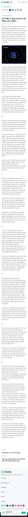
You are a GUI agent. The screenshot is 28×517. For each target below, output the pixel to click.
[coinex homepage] (6, 2)
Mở (23, 512)
